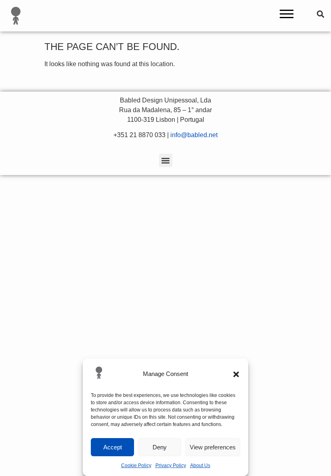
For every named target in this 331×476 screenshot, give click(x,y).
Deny (160, 447)
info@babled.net (194, 135)
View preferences (213, 447)
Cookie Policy (136, 465)
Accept (112, 447)
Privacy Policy (170, 465)
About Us (200, 465)
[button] (236, 374)
